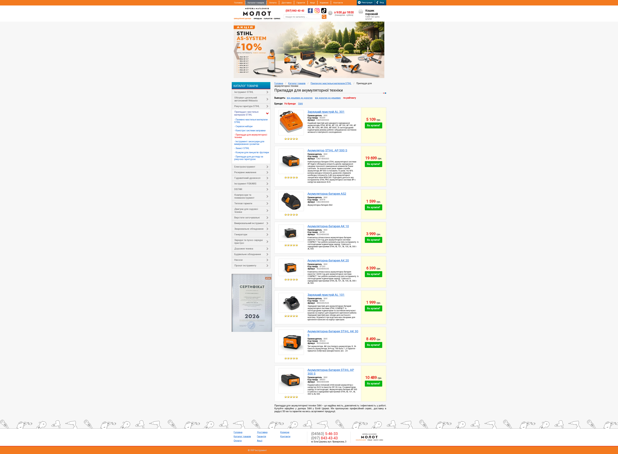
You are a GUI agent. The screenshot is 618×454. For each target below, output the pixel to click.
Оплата (272, 2)
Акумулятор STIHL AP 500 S (327, 150)
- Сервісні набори (243, 126)
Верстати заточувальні (247, 217)
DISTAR (238, 189)
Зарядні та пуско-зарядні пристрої (248, 241)
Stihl (300, 103)
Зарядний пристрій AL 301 (326, 112)
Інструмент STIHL (243, 92)
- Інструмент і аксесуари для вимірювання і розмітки (249, 142)
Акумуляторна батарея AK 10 (328, 226)
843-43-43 (324, 438)
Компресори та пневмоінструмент (244, 196)
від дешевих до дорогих (300, 98)
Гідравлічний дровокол (247, 178)
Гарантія (301, 2)
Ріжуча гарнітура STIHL (247, 106)
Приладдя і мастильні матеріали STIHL (246, 113)
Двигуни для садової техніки (246, 210)
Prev (236, 51)
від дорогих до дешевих (328, 98)
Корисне (324, 2)
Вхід (382, 2)
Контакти (338, 2)
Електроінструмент (244, 166)
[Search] (324, 16)
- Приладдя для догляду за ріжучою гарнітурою (248, 157)
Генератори (240, 234)
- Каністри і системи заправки (250, 130)
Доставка (286, 2)
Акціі (312, 2)
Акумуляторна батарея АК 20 (328, 260)
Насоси (238, 259)
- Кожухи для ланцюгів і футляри (251, 152)
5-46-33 (324, 434)
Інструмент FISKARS (245, 183)
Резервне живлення (245, 172)
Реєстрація (367, 2)
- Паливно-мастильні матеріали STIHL (251, 120)
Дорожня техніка (243, 248)
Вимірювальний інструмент (249, 223)
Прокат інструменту (245, 265)
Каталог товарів (256, 2)
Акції (259, 440)
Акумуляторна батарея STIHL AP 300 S (331, 371)
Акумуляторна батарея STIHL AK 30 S (333, 333)
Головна (238, 2)
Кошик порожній (372, 14)
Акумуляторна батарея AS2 (327, 194)
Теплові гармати (243, 203)
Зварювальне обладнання (248, 228)
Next (381, 51)
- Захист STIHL (241, 148)
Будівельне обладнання (247, 254)
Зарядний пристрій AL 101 (326, 295)
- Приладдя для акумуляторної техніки (250, 136)
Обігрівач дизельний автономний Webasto (246, 99)
